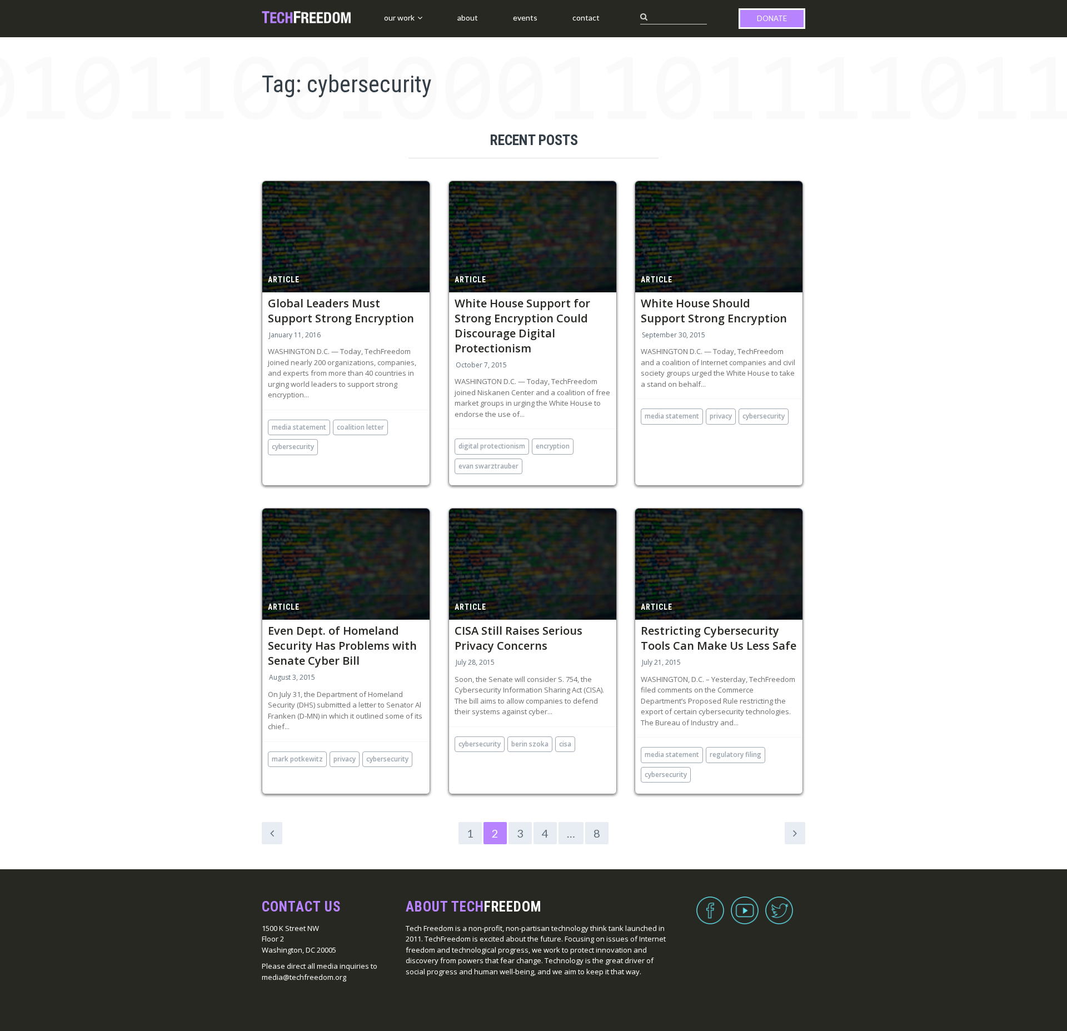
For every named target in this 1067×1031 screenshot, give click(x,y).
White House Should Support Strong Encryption (714, 311)
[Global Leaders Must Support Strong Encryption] (346, 236)
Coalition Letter (360, 427)
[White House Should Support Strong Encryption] (718, 236)
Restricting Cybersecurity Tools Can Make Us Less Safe (718, 638)
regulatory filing (735, 754)
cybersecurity (293, 446)
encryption (553, 446)
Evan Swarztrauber (488, 466)
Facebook (710, 904)
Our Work (399, 17)
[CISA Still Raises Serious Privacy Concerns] (532, 564)
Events (525, 17)
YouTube (745, 904)
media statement (299, 427)
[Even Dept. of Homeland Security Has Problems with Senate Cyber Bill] (346, 564)
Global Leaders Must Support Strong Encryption (341, 311)
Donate (772, 18)
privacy (721, 416)
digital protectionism (491, 446)
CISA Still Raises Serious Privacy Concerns (518, 638)
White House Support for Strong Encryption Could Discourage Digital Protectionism (522, 326)
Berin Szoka (530, 744)
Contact (586, 17)
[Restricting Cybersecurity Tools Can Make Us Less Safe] (718, 564)
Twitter (779, 904)
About (467, 17)
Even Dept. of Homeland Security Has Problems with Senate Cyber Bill (342, 645)
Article (284, 279)
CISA (565, 744)
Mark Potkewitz (297, 759)
